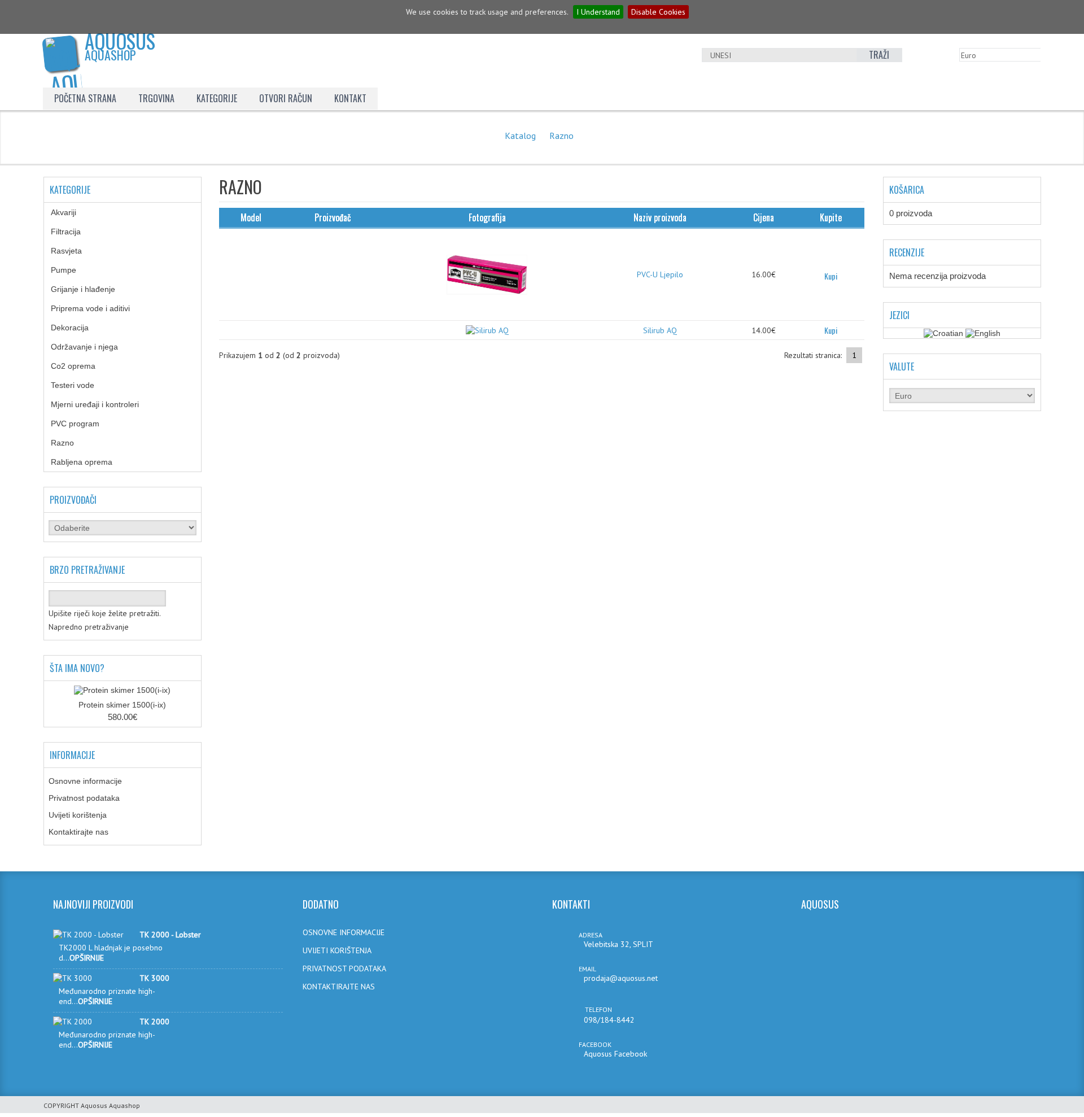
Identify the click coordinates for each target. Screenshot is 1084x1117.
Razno (561, 135)
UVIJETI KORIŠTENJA (337, 950)
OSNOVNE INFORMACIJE (343, 932)
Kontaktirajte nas (78, 831)
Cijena (763, 217)
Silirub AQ (660, 330)
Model (251, 217)
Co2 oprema (79, 365)
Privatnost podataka (84, 797)
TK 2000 (154, 1021)
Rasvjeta (75, 250)
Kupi (830, 276)
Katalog (520, 135)
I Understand (598, 12)
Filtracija (74, 231)
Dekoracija (76, 327)
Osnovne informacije (85, 781)
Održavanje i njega (93, 346)
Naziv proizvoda (660, 217)
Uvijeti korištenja (78, 814)
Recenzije (906, 252)
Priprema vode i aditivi (96, 308)
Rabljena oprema (90, 461)
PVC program (83, 423)
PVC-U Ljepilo (660, 274)
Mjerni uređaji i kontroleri (103, 404)
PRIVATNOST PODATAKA (344, 968)
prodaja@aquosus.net (621, 978)
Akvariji (72, 212)
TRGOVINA (156, 98)
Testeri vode (81, 385)
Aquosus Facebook (615, 1054)
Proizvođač (332, 217)
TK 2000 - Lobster (170, 935)
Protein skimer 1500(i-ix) (122, 704)
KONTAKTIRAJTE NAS (339, 986)
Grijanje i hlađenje (91, 289)
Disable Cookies (658, 12)
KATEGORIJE (216, 98)
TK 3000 (154, 978)
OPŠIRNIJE (86, 958)
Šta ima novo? (77, 668)
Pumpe (72, 269)
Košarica (906, 190)
